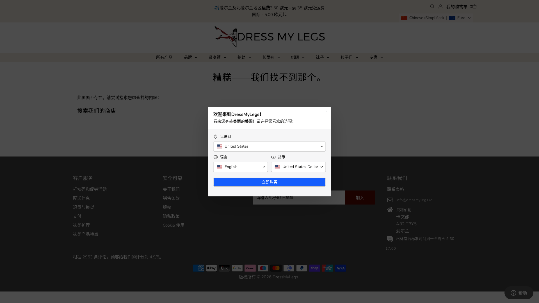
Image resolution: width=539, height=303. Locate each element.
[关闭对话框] (326, 111)
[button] (269, 146)
